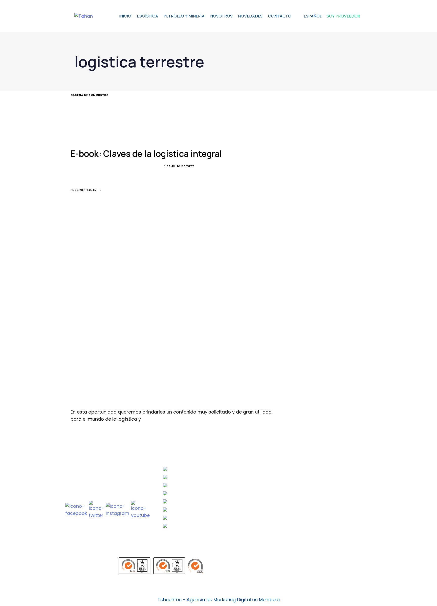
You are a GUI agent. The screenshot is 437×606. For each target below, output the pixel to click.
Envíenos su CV (274, 468)
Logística (147, 16)
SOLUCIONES (351, 473)
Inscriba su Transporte (282, 478)
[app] (274, 565)
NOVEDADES (250, 16)
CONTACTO (351, 492)
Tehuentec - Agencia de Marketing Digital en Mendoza (219, 599)
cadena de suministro (90, 95)
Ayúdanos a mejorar (280, 510)
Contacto (279, 16)
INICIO (346, 466)
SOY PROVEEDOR (343, 16)
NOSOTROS (350, 479)
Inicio (125, 16)
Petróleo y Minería (184, 16)
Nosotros (221, 16)
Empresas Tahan (84, 190)
